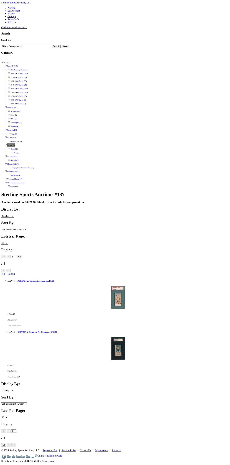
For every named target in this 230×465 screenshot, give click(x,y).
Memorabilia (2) (13, 164)
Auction (11, 8)
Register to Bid (50, 450)
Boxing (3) (11, 145)
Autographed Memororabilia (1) (22, 168)
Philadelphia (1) (16, 122)
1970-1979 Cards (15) (18, 96)
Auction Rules (68, 450)
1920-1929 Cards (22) (18, 77)
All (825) (7, 62)
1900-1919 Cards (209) (19, 74)
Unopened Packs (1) (14, 179)
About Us (116, 450)
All (3, 274)
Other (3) (13, 119)
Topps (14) (14, 126)
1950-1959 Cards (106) (19, 89)
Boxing (11, 274)
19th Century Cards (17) (19, 70)
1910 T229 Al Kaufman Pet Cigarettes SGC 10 (37, 332)
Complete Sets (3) (13, 171)
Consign (12, 16)
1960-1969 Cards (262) (19, 92)
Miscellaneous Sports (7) (16, 183)
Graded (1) (14, 149)
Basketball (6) (12, 130)
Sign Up (12, 22)
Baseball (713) (12, 66)
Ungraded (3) (15, 175)
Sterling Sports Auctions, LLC (16, 2)
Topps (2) (14, 134)
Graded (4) (14, 186)
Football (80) (12, 107)
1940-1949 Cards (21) (18, 85)
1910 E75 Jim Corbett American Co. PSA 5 (35, 281)
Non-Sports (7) (12, 156)
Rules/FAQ (13, 19)
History (11, 13)
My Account (14, 10)
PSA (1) (16, 153)
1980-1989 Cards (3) (18, 100)
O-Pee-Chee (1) (16, 141)
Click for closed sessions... (14, 27)
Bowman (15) (15, 111)
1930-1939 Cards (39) (18, 81)
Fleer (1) (13, 115)
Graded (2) (14, 160)
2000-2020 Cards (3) (18, 104)
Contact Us (85, 450)
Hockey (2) (11, 138)
